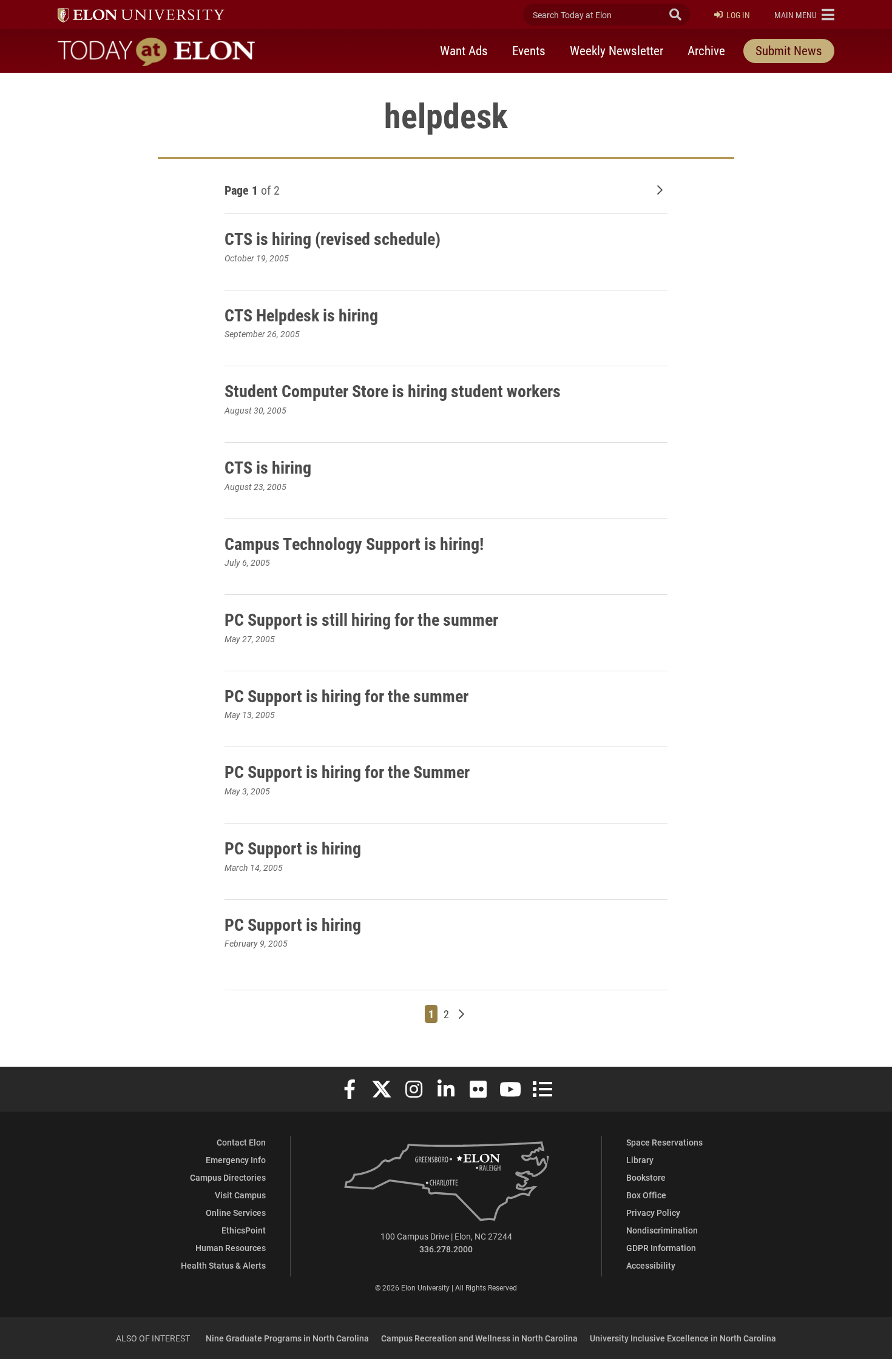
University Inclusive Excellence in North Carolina (683, 1338)
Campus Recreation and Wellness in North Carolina (479, 1338)
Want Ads (464, 50)
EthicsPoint (243, 1230)
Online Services (236, 1212)
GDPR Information (661, 1247)
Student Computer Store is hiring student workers (393, 390)
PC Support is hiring (293, 847)
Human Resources (230, 1247)
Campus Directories (228, 1177)
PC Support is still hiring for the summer (361, 619)
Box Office (646, 1195)
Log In (738, 15)
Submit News (788, 50)
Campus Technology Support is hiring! (354, 543)
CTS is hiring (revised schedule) (333, 238)
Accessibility (650, 1265)
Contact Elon (241, 1142)
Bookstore (646, 1177)
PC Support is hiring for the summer (346, 695)
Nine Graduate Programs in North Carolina (287, 1338)
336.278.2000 (446, 1249)
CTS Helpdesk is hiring (301, 314)
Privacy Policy (653, 1212)
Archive (706, 50)
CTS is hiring (268, 466)
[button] (804, 14)
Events (529, 50)
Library (640, 1160)
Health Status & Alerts (223, 1265)
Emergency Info (236, 1160)
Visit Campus (240, 1195)
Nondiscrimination (662, 1230)
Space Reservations (664, 1142)
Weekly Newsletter (616, 50)
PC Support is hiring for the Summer (347, 771)
